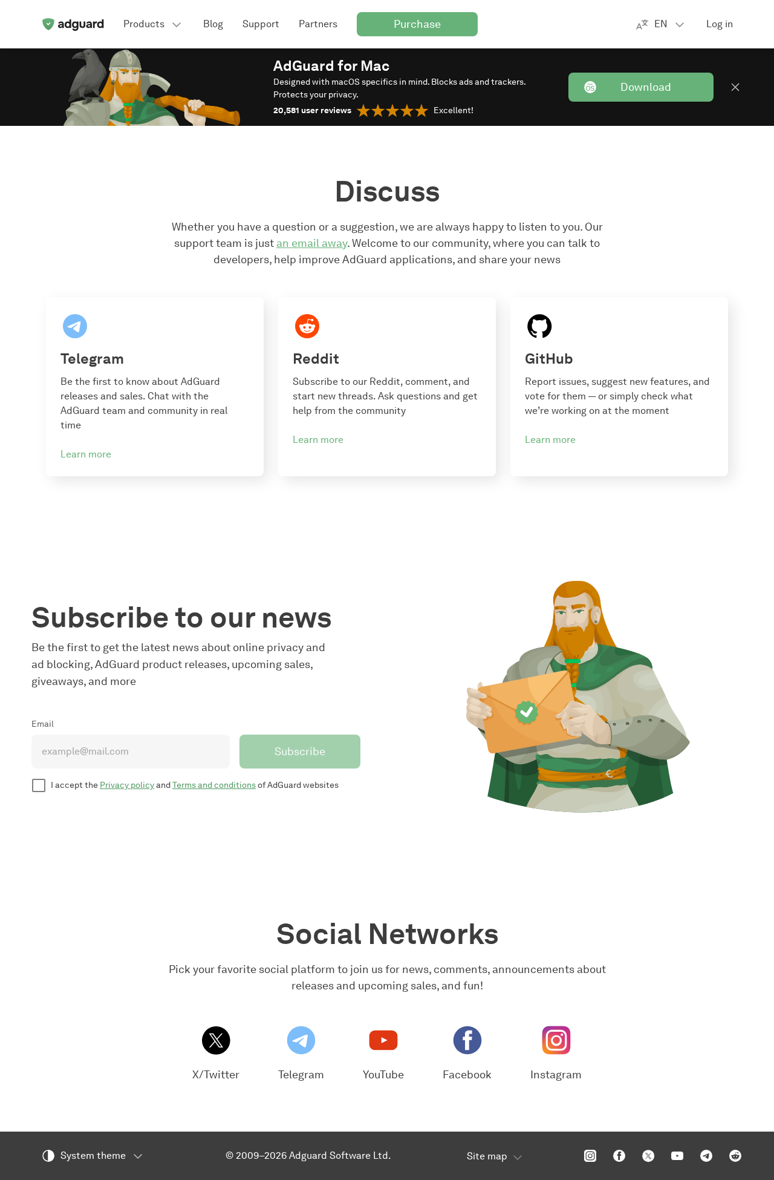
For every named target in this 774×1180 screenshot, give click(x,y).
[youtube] (677, 1156)
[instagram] (590, 1156)
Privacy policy (127, 785)
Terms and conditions (214, 785)
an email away (311, 243)
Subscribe (300, 751)
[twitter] (648, 1156)
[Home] (72, 24)
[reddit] (735, 1156)
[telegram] (706, 1156)
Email (42, 724)
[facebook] (619, 1156)
